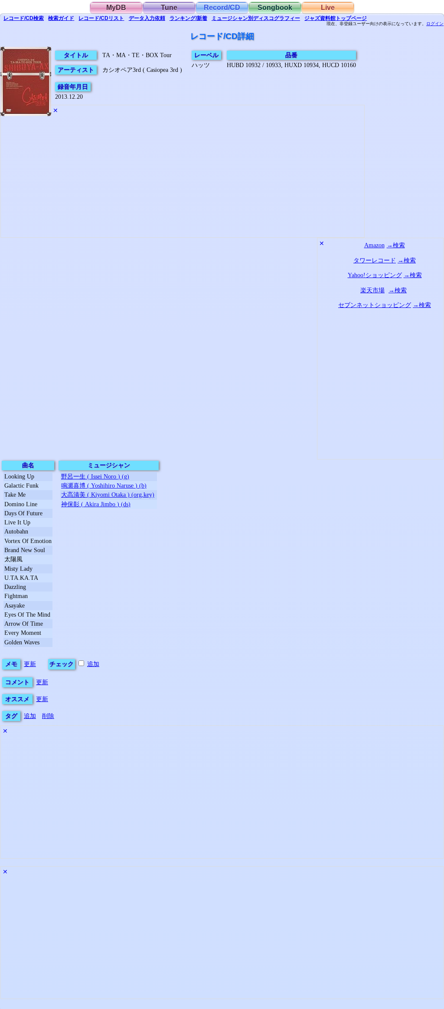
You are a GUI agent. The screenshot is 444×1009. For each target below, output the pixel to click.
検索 (23, 18)
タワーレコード (374, 260)
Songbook (275, 7)
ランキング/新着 (188, 18)
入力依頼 (147, 18)
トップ (335, 18)
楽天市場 (372, 290)
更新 (30, 663)
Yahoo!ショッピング (375, 275)
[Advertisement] (182, 178)
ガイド (61, 18)
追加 (93, 663)
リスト (101, 18)
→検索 (396, 245)
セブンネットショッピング (374, 304)
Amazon (374, 245)
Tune (169, 7)
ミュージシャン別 (256, 18)
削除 (48, 715)
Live (328, 7)
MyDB (116, 7)
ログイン (435, 24)
